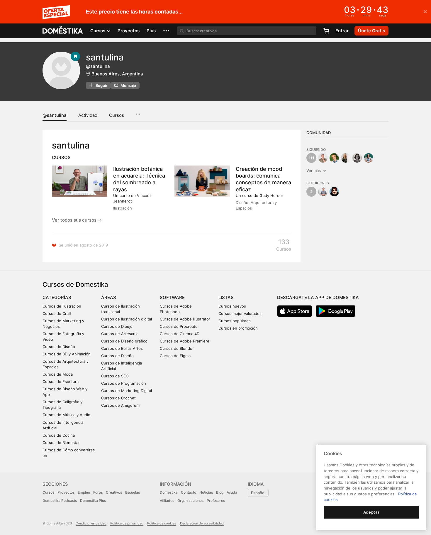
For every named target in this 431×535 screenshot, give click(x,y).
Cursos (116, 115)
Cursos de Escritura (61, 381)
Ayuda (232, 492)
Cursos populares (234, 320)
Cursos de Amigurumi (120, 405)
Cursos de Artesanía (119, 333)
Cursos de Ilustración (62, 306)
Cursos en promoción (238, 328)
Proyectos (129, 30)
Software (172, 297)
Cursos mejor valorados (240, 313)
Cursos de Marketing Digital (126, 390)
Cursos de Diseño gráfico (124, 341)
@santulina (55, 115)
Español (258, 492)
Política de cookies (161, 523)
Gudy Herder (271, 195)
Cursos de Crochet (118, 398)
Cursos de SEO (115, 376)
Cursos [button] (98, 30)
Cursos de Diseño (59, 346)
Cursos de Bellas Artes (122, 348)
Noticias (206, 492)
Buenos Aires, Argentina (117, 74)
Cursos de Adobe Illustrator (185, 319)
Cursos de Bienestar (61, 442)
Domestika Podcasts (60, 500)
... (138, 112)
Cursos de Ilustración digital (126, 319)
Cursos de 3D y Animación (67, 354)
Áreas (108, 297)
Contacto (188, 492)
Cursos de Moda (58, 374)
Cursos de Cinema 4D (179, 333)
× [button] (425, 11)
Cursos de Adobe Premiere (184, 341)
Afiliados (167, 500)
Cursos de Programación (123, 383)
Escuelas (132, 492)
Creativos (114, 492)
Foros (98, 492)
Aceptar (371, 512)
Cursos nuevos (232, 306)
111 (311, 158)
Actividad (87, 115)
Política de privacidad (126, 523)
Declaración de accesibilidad (202, 523)
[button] (166, 30)
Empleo (84, 492)
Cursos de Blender (177, 348)
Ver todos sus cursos (75, 220)
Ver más (316, 170)
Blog (219, 492)
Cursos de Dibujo (117, 326)
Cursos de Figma (175, 355)
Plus (151, 30)
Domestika (169, 492)
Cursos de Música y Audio (66, 414)
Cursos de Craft (57, 313)
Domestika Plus (93, 500)
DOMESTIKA (63, 30)
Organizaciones (190, 500)
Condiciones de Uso (91, 523)
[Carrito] (326, 30)
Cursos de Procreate (179, 326)
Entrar (342, 30)
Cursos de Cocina (59, 435)
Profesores (216, 500)
